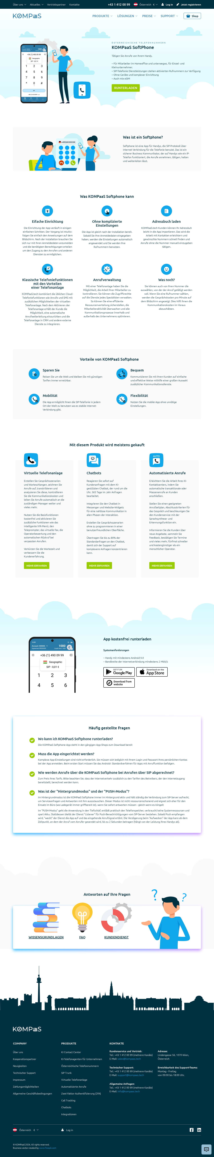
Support (168, 16)
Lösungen (125, 16)
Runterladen (125, 88)
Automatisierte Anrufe (73, 1086)
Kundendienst (116, 937)
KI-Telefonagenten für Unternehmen (81, 1059)
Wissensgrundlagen (46, 937)
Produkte (100, 16)
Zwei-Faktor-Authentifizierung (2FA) (81, 1093)
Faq (82, 937)
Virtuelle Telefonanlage (74, 1079)
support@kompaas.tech (131, 1075)
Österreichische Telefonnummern (80, 1066)
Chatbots (66, 1107)
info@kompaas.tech (129, 1091)
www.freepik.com (47, 1147)
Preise (147, 16)
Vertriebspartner (56, 4)
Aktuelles (35, 4)
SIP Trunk (66, 1072)
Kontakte (74, 4)
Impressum (19, 1079)
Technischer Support (24, 1072)
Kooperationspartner (24, 1059)
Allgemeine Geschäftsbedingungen (32, 1093)
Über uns (18, 4)
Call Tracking (68, 1100)
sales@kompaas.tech (129, 1058)
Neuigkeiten (20, 1066)
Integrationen (68, 1114)
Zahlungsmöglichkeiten (26, 1086)
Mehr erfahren (36, 565)
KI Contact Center (71, 1052)
